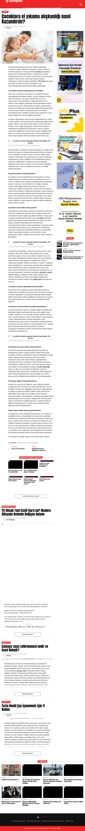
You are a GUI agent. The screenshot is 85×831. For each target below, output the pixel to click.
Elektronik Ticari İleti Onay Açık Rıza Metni (52, 821)
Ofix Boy (9, 28)
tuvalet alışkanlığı (43, 367)
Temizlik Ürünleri (33, 442)
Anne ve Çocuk (22, 442)
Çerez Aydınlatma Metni (33, 821)
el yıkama (38, 72)
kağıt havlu (38, 279)
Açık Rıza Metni (69, 821)
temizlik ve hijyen (46, 272)
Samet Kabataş (11, 519)
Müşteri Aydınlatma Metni (18, 821)
